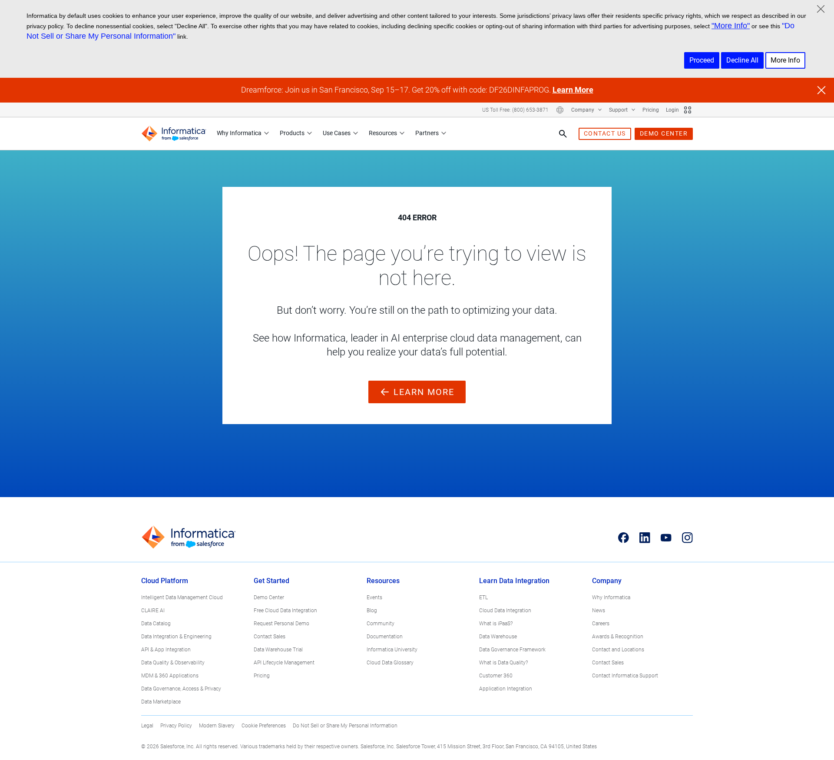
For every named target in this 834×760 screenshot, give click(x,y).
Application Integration (505, 689)
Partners (427, 132)
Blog (372, 610)
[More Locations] (560, 110)
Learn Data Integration (514, 581)
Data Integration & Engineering (176, 637)
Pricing (650, 110)
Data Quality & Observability (173, 663)
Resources (383, 132)
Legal (147, 726)
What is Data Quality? (503, 663)
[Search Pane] (563, 134)
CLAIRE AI (153, 610)
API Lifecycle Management (284, 663)
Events (374, 597)
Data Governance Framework (512, 650)
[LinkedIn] (644, 537)
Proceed (701, 60)
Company (583, 110)
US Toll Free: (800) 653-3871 (515, 110)
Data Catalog (156, 624)
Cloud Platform (164, 581)
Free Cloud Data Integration (285, 610)
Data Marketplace (161, 702)
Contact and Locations (618, 650)
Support (619, 110)
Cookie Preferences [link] (264, 726)
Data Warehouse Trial (278, 650)
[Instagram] (687, 537)
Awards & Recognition (617, 637)
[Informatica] (173, 133)
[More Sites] (687, 110)
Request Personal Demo (281, 624)
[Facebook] (623, 537)
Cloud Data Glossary (390, 663)
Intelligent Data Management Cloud (182, 597)
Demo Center (269, 597)
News (598, 610)
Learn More (573, 89)
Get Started (271, 581)
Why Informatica (239, 132)
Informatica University (392, 650)
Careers (600, 624)
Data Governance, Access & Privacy (181, 689)
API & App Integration (166, 650)
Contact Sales (269, 637)
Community (380, 624)
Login (672, 110)
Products (292, 132)
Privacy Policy (176, 726)
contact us (605, 133)
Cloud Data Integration (505, 610)
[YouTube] (666, 537)
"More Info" (731, 25)
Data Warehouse (498, 637)
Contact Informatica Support (625, 676)
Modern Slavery (217, 726)
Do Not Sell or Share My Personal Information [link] (345, 726)
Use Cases (337, 132)
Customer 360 (496, 676)
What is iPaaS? (496, 624)
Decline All (742, 60)
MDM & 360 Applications (170, 676)
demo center (664, 133)
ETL (483, 597)
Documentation (385, 637)
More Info (785, 60)
